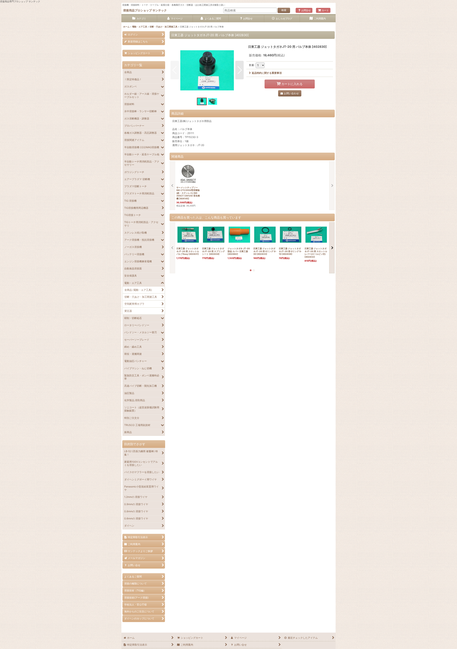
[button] (174, 70)
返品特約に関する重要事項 (267, 72)
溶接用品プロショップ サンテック (145, 10)
